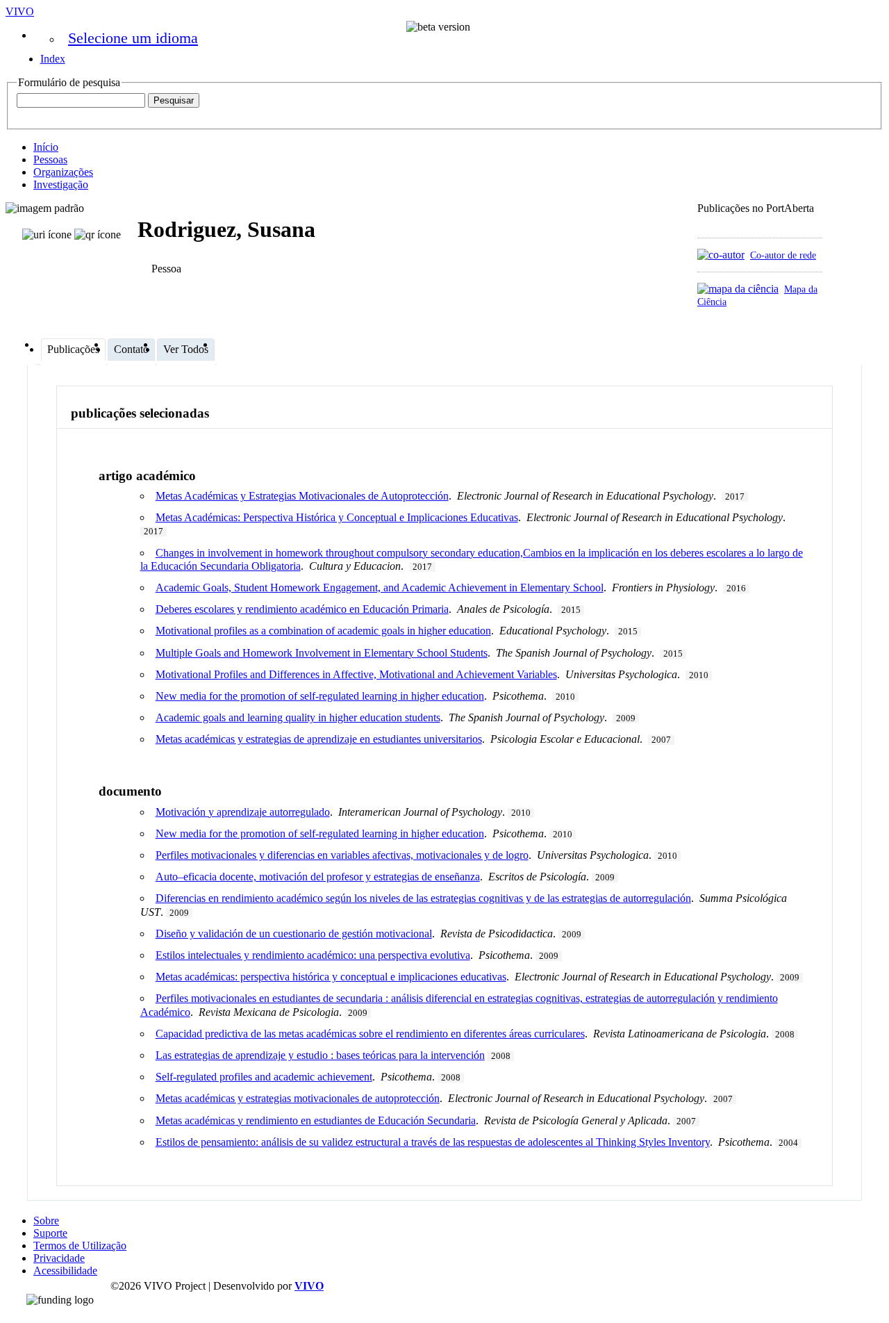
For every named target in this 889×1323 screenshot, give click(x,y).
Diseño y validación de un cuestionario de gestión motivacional (294, 933)
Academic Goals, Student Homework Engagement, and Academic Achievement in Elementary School (380, 587)
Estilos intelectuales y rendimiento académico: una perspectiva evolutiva (313, 955)
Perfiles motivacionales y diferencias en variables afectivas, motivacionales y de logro (342, 855)
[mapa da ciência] (738, 289)
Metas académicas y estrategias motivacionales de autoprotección (298, 1098)
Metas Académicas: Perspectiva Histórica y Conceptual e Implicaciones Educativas (337, 517)
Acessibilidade (65, 1270)
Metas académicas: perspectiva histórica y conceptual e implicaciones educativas (331, 977)
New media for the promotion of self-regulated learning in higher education (320, 696)
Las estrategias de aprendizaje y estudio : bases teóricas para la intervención (320, 1055)
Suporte (50, 1233)
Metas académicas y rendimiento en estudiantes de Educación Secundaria (316, 1120)
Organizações (63, 172)
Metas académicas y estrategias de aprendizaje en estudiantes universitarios (319, 739)
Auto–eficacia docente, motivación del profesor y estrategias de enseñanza (318, 876)
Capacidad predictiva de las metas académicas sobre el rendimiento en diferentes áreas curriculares (370, 1034)
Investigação (60, 184)
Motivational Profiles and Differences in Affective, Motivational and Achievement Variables (356, 674)
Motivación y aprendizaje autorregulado (243, 812)
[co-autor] (721, 255)
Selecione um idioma (133, 38)
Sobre (46, 1220)
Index (52, 59)
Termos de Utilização (79, 1245)
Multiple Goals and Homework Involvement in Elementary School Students (322, 653)
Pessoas (50, 159)
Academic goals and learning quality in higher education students (298, 717)
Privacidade (59, 1258)
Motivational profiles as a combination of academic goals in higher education (323, 630)
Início (45, 147)
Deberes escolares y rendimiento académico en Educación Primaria (302, 609)
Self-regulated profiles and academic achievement (264, 1077)
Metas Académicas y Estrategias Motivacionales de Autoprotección (302, 496)
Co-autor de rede (783, 255)
